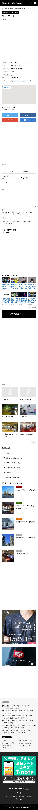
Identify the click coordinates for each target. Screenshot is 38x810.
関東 (3, 711)
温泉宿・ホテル (11, 472)
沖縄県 (12, 732)
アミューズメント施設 (13, 463)
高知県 (11, 728)
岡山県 (22, 728)
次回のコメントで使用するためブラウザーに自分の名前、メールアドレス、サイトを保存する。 (18, 213)
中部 (3, 715)
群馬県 (20, 711)
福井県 (8, 715)
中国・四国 (5, 725)
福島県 (17, 708)
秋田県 (6, 708)
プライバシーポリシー (11, 796)
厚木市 (11, 8)
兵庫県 (19, 720)
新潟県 (6, 718)
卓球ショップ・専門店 (20, 8)
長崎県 (12, 730)
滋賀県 (11, 723)
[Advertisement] (19, 40)
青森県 (18, 706)
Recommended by (27, 307)
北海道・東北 (5, 706)
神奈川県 (7, 8)
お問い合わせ (18, 799)
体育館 (8, 453)
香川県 (28, 725)
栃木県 (11, 713)
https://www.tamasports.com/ (20, 81)
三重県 (6, 723)
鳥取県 (6, 728)
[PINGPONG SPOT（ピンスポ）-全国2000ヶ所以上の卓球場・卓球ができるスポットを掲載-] (12, 3)
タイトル (4, 182)
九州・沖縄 (5, 730)
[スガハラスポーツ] (10, 171)
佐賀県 (24, 732)
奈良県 (25, 720)
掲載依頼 (28, 796)
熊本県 (17, 730)
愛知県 (11, 718)
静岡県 (30, 715)
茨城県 (6, 713)
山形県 (11, 708)
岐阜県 (25, 715)
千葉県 (32, 711)
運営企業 (21, 796)
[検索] (30, 3)
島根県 (17, 728)
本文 (3, 190)
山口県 (17, 725)
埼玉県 (26, 711)
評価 (3, 178)
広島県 (12, 725)
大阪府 (14, 720)
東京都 (8, 711)
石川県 (22, 718)
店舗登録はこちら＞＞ (19, 314)
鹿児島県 (6, 732)
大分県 (23, 730)
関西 (3, 720)
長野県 (19, 715)
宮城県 (30, 706)
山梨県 (14, 715)
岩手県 (24, 706)
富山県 (17, 718)
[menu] (35, 3)
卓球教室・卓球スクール (14, 458)
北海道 (13, 706)
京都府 (8, 720)
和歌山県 (31, 720)
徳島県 (23, 725)
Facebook (20, 793)
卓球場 (27, 8)
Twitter (17, 793)
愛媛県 (34, 725)
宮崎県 (28, 730)
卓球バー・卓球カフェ (13, 477)
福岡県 (18, 732)
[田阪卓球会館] (27, 171)
